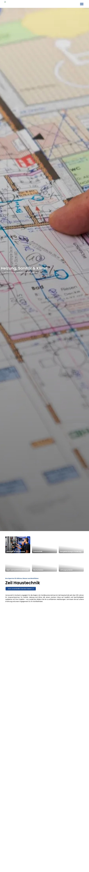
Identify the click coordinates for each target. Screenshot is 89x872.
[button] (82, 4)
